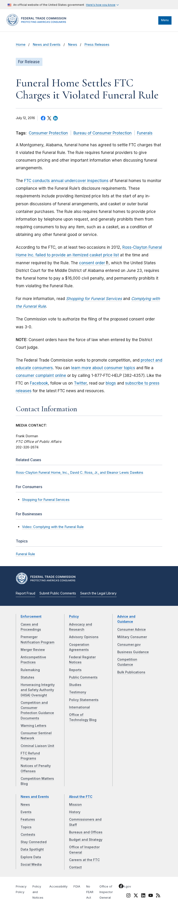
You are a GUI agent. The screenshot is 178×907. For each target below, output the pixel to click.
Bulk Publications (131, 672)
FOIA (76, 886)
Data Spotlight (32, 849)
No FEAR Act (89, 892)
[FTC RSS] (158, 896)
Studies (75, 685)
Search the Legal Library (98, 593)
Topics (26, 827)
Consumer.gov (129, 644)
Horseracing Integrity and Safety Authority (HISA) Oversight (38, 690)
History (74, 812)
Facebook (39, 383)
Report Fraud (25, 593)
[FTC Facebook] (121, 887)
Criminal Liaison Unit (37, 746)
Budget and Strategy (85, 840)
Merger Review (33, 650)
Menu (165, 20)
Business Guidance (133, 652)
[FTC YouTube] (150, 896)
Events (26, 812)
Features (28, 819)
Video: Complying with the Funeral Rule (53, 527)
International (79, 707)
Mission (75, 804)
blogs (111, 383)
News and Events (46, 44)
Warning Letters (33, 726)
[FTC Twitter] (136, 895)
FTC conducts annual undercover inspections (66, 180)
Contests (28, 834)
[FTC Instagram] (128, 896)
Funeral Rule (25, 554)
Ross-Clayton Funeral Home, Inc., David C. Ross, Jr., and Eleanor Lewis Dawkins (79, 472)
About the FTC (80, 797)
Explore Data (31, 857)
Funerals (145, 133)
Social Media (31, 864)
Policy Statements (84, 700)
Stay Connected (34, 842)
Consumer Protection (48, 133)
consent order (92, 263)
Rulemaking (30, 670)
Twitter (80, 383)
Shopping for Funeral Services (46, 499)
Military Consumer (132, 637)
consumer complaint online (41, 375)
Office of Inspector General (106, 892)
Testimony (77, 692)
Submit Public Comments (57, 593)
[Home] (37, 25)
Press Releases (96, 44)
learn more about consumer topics (103, 367)
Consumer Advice (131, 629)
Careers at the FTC (84, 860)
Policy (74, 616)
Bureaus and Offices (85, 832)
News (72, 44)
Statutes (27, 677)
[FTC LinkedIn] (143, 896)
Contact (75, 867)
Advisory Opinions (84, 637)
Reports (75, 670)
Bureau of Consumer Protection (102, 133)
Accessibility (58, 886)
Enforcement (31, 616)
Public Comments (83, 677)
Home (20, 44)
